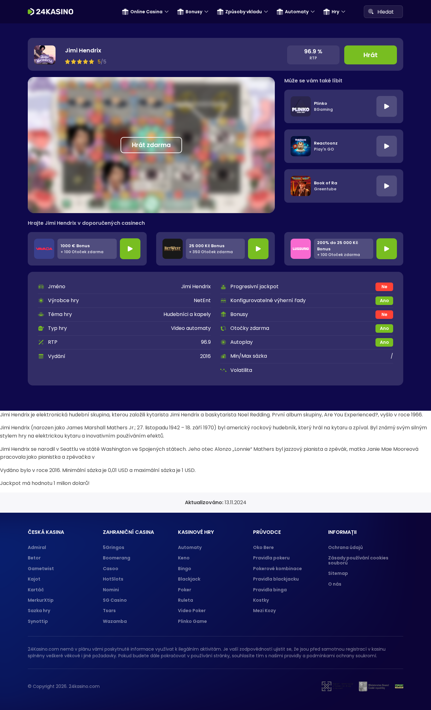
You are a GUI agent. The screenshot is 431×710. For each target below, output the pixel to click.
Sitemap (338, 573)
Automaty (297, 12)
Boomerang (116, 558)
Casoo (110, 568)
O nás (334, 584)
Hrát (370, 55)
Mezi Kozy (264, 610)
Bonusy (194, 12)
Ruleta (185, 600)
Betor (34, 558)
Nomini (111, 590)
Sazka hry (39, 610)
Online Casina (146, 12)
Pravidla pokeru (271, 558)
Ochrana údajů (345, 547)
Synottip (38, 621)
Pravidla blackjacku (276, 579)
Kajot (34, 579)
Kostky (261, 600)
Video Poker (192, 610)
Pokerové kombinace (277, 568)
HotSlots (113, 579)
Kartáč (36, 590)
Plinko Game (192, 621)
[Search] (371, 11)
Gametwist (41, 568)
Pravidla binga (270, 590)
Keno (184, 558)
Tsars (109, 610)
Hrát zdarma (151, 145)
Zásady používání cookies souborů (358, 560)
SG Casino (115, 600)
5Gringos (113, 547)
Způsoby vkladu (243, 12)
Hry (335, 12)
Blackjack (189, 579)
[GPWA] (399, 686)
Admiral (37, 547)
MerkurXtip (41, 600)
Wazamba (115, 621)
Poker (184, 590)
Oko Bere (263, 547)
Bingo (184, 568)
